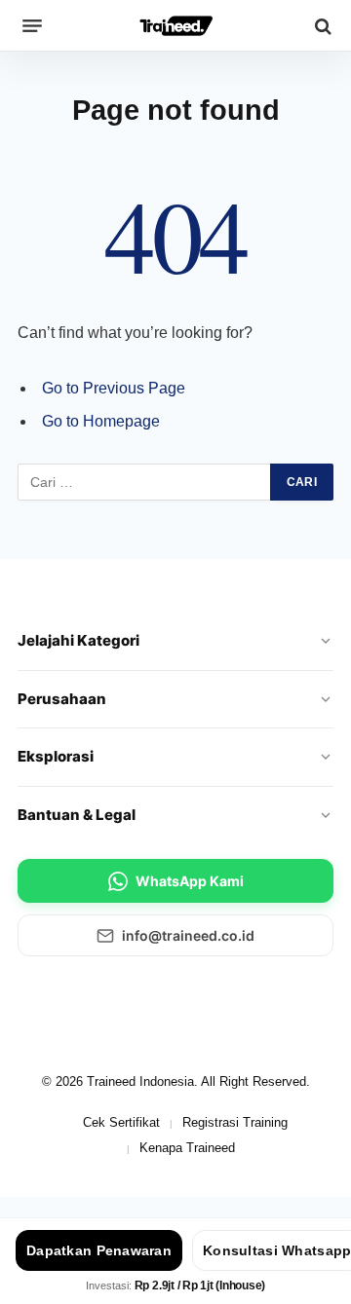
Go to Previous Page (113, 388)
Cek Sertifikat (121, 1122)
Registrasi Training (235, 1122)
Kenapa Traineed (187, 1147)
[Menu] (32, 26)
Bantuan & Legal (77, 814)
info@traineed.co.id (188, 935)
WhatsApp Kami (190, 881)
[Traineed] (176, 26)
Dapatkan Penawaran (99, 1250)
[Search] (321, 26)
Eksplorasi (56, 756)
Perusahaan (62, 698)
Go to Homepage (101, 421)
